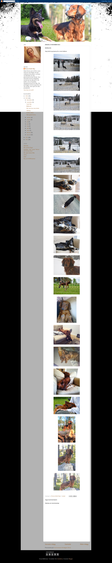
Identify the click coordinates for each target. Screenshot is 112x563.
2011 (26, 139)
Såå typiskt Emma (31, 114)
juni (28, 124)
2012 (26, 137)
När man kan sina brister (32, 108)
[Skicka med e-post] (69, 496)
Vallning (28, 110)
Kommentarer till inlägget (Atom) (62, 547)
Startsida (68, 544)
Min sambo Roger (28, 147)
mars (28, 130)
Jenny (25, 154)
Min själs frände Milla (29, 153)
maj (28, 126)
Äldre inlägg (84, 544)
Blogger (71, 558)
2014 (26, 96)
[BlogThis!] (71, 496)
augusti (29, 119)
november (29, 102)
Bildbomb (28, 106)
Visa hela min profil (28, 90)
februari (29, 132)
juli (27, 121)
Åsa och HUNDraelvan (29, 158)
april (28, 128)
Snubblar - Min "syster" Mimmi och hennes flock (31, 150)
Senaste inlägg (50, 544)
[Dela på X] (73, 496)
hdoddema (60, 558)
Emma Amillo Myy (30, 68)
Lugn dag (28, 104)
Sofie (25, 156)
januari (29, 134)
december (29, 100)
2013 (26, 98)
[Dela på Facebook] (74, 496)
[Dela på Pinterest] (76, 496)
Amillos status (30, 112)
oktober (29, 117)
